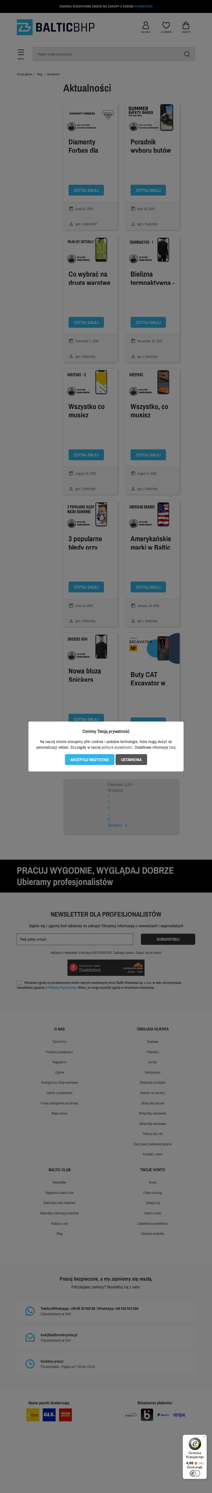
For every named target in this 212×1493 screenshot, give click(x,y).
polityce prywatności (117, 747)
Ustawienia (131, 759)
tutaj (172, 747)
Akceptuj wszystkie (89, 759)
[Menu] (204, 1438)
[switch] (195, 1473)
